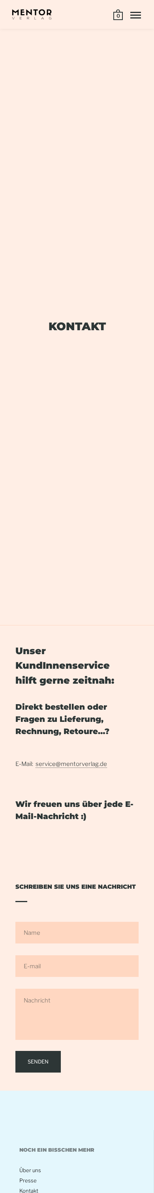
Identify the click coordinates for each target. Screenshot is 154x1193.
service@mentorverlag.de (71, 764)
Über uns (30, 1170)
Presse (28, 1180)
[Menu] (135, 15)
